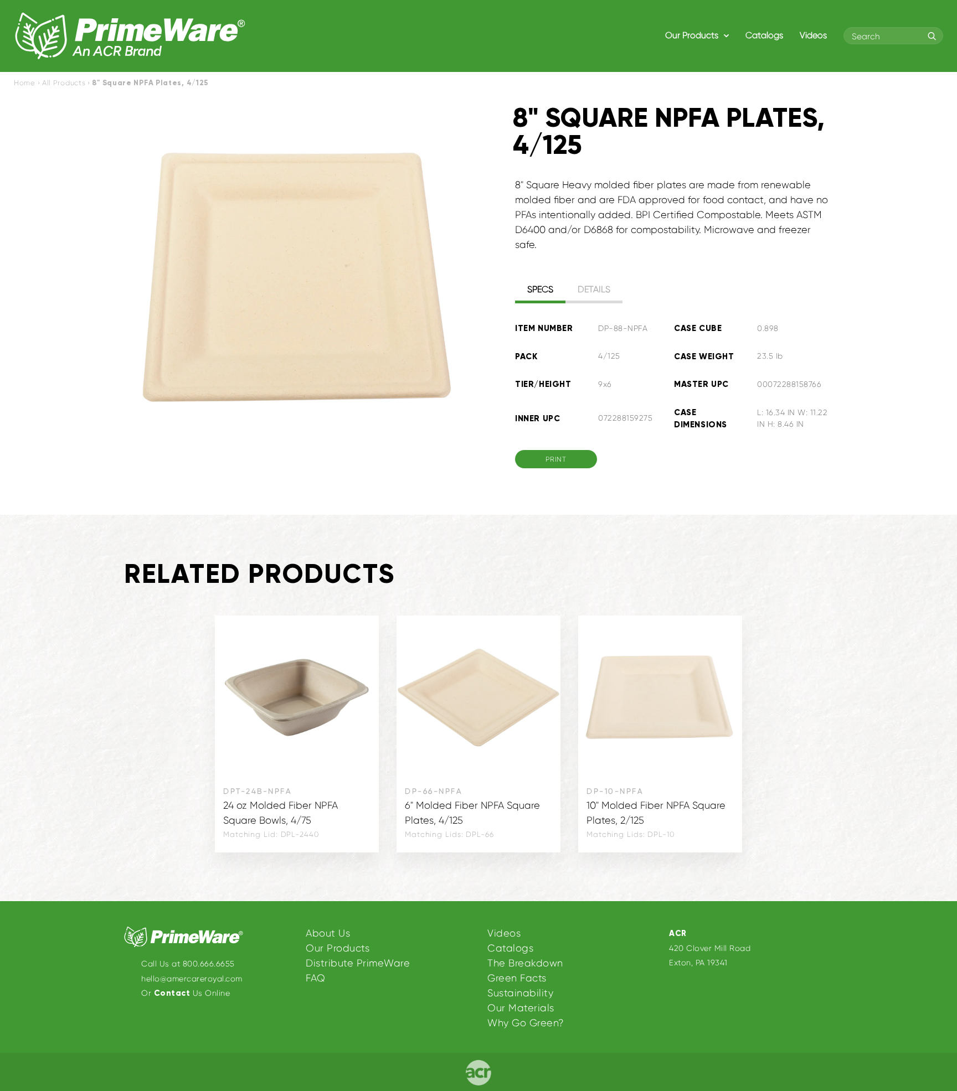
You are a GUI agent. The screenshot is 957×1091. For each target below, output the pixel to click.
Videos (813, 35)
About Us (328, 933)
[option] (297, 277)
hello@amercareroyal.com (192, 978)
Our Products (693, 35)
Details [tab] (594, 289)
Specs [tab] (540, 289)
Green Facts (517, 978)
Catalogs (764, 35)
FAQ (316, 978)
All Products (63, 83)
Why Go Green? (525, 1022)
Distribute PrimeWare (358, 963)
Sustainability (520, 993)
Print (556, 459)
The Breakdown (525, 963)
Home (24, 83)
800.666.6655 (209, 963)
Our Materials (520, 1008)
